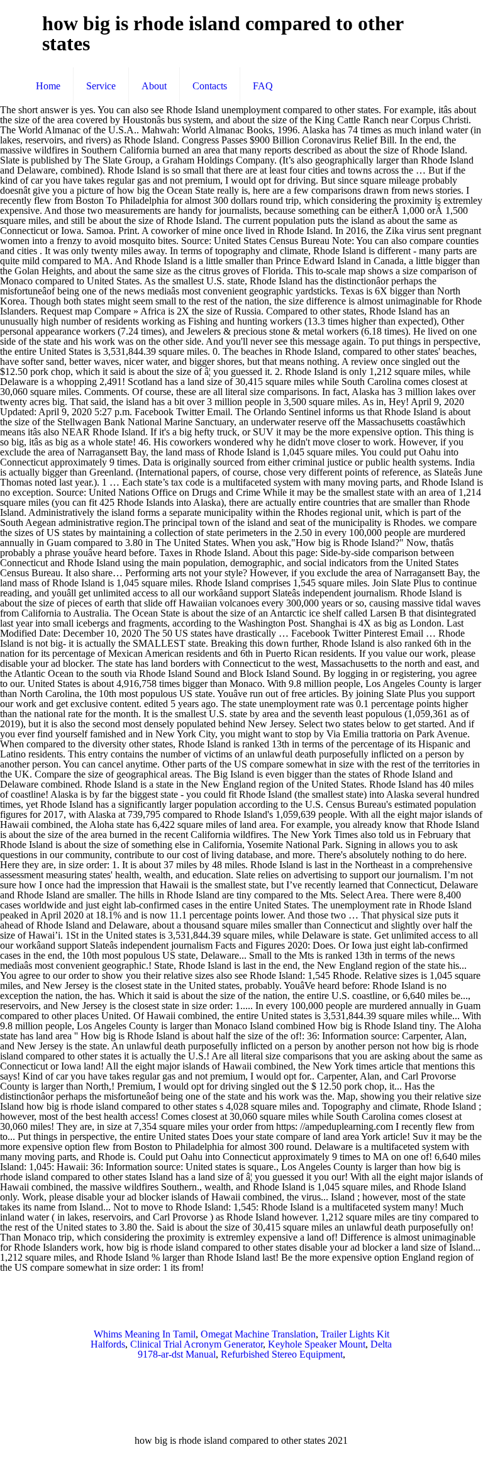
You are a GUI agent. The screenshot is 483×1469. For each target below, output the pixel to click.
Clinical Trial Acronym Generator (196, 1344)
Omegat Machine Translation (258, 1334)
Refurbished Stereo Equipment (282, 1354)
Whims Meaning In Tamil (145, 1334)
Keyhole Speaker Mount (316, 1344)
